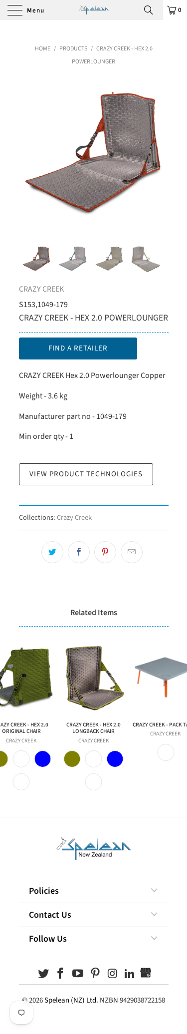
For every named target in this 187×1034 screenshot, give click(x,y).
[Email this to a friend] (132, 552)
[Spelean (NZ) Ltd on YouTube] (78, 975)
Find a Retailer (78, 348)
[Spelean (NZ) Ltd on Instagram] (112, 975)
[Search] (152, 9)
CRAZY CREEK (41, 289)
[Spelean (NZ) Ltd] (93, 10)
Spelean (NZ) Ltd (70, 1000)
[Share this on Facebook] (79, 552)
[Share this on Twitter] (52, 552)
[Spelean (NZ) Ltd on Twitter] (43, 975)
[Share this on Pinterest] (105, 552)
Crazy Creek (74, 517)
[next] (159, 153)
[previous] (28, 153)
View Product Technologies (86, 474)
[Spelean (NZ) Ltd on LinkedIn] (130, 975)
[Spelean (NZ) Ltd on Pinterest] (95, 975)
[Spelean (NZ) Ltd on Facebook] (60, 975)
